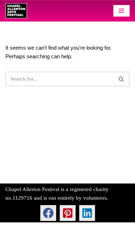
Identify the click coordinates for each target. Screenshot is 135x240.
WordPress (61, 233)
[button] (48, 213)
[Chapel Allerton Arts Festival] (16, 10)
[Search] (121, 79)
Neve (11, 233)
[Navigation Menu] (121, 11)
